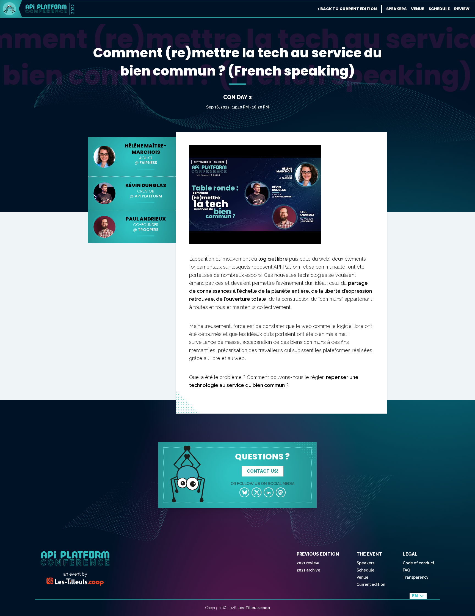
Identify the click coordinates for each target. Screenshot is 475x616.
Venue (417, 9)
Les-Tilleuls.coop (254, 608)
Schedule (439, 9)
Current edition (371, 584)
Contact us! (262, 471)
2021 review (308, 563)
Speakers (396, 9)
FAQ (406, 570)
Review (462, 9)
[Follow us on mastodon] (281, 492)
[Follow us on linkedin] (269, 492)
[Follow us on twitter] (256, 492)
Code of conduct (418, 563)
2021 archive (308, 570)
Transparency (416, 577)
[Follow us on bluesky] (244, 492)
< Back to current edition (347, 9)
